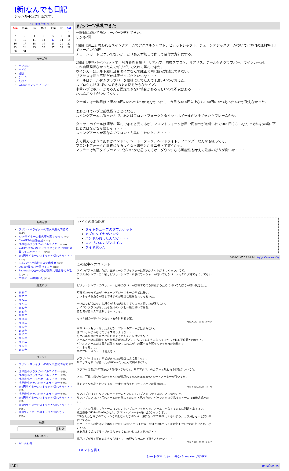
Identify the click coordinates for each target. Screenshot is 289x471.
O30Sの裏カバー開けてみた (35, 266)
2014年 (23, 338)
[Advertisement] (42, 153)
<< (31, 23)
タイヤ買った (95, 247)
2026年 (23, 292)
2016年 (23, 330)
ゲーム (23, 77)
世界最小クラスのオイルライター (39, 244)
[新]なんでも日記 (40, 9)
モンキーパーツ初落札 (191, 456)
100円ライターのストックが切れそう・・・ (46, 255)
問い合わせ (25, 443)
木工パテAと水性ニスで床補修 (37, 262)
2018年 (23, 323)
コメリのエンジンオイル (103, 243)
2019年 (23, 319)
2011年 (23, 349)
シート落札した (158, 456)
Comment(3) (271, 257)
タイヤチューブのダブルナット (109, 229)
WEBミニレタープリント (34, 84)
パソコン (24, 65)
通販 (21, 73)
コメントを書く (88, 450)
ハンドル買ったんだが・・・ (107, 238)
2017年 (23, 326)
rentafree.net (270, 465)
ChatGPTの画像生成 (31, 240)
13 (53, 39)
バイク (23, 69)
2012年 (23, 345)
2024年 (23, 300)
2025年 (23, 296)
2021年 (23, 311)
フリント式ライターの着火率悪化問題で (43, 229)
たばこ (23, 81)
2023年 (23, 304)
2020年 (23, 315)
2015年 (23, 334)
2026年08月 (42, 23)
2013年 (23, 342)
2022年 (23, 307)
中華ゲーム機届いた (31, 278)
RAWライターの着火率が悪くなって (41, 236)
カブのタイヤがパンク (102, 234)
